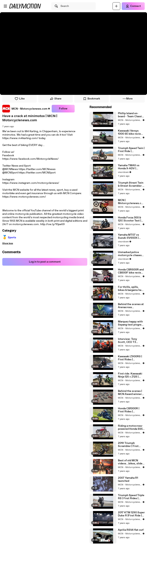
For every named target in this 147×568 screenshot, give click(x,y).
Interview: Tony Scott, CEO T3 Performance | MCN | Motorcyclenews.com (131, 341)
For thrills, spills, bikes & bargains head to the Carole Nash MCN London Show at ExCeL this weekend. (131, 289)
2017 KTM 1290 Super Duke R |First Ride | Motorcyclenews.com (131, 514)
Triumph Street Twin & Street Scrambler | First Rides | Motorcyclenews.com (130, 184)
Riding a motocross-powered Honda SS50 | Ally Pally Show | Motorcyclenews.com (131, 427)
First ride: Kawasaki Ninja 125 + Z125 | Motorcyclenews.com (130, 375)
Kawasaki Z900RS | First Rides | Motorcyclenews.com (130, 358)
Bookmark (93, 98)
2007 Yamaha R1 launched (128, 479)
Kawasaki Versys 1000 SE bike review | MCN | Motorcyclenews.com (131, 132)
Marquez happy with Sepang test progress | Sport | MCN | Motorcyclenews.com (131, 323)
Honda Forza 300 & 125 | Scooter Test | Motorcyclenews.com (130, 219)
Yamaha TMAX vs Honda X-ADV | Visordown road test (130, 167)
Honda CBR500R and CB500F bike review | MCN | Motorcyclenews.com (131, 271)
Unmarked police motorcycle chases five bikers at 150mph (131, 254)
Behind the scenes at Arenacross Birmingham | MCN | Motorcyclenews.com (131, 306)
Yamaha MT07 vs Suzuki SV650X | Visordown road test (130, 236)
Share (57, 98)
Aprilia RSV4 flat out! (131, 529)
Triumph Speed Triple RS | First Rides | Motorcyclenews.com (131, 497)
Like (22, 98)
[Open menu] (5, 6)
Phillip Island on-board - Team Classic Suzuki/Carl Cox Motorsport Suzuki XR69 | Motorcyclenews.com (130, 115)
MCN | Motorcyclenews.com (130, 202)
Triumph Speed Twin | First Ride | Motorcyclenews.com (131, 150)
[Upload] (116, 6)
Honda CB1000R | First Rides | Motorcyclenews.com (130, 410)
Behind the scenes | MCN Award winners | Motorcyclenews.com (131, 393)
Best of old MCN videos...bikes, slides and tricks (131, 462)
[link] (26, 108)
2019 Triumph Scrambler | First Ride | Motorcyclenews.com (130, 445)
